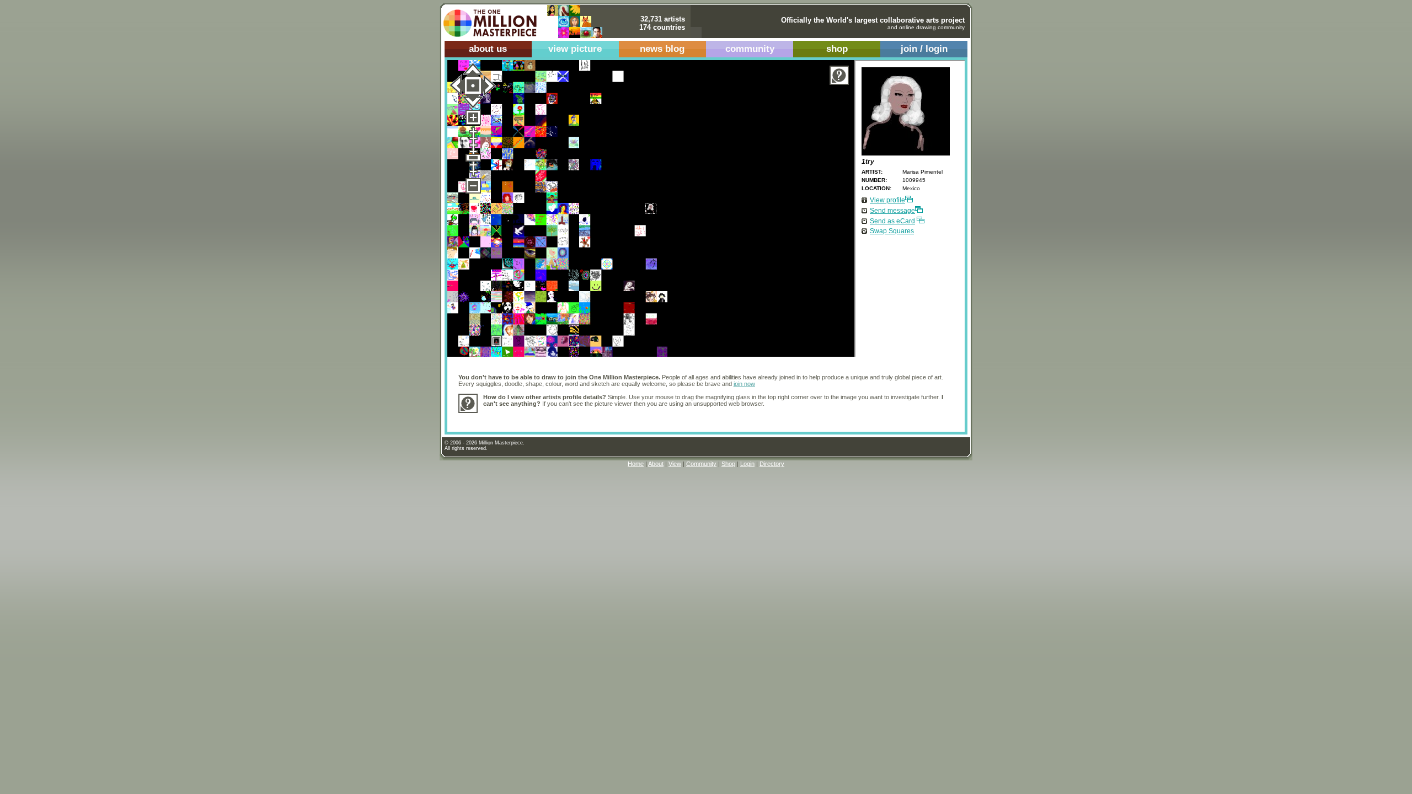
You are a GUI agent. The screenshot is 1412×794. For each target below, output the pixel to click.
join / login (924, 49)
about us (488, 49)
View (674, 463)
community (749, 49)
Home (636, 463)
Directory (772, 463)
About (656, 463)
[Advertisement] (684, 416)
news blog (662, 49)
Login (747, 463)
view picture (575, 49)
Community (701, 463)
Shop (728, 463)
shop (837, 49)
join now (744, 383)
